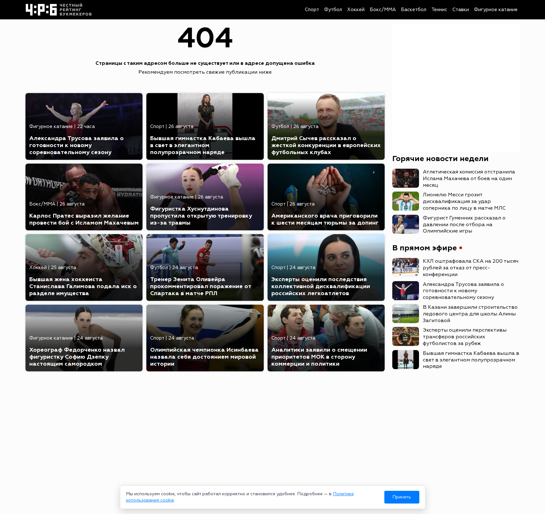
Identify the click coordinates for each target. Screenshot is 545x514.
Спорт (312, 10)
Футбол (333, 10)
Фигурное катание (496, 10)
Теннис (439, 10)
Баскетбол (413, 10)
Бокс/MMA (383, 10)
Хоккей (356, 10)
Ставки (460, 10)
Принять (401, 497)
